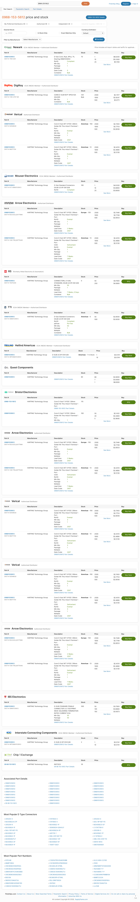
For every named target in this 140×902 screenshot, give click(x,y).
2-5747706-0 (98, 827)
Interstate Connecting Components (53, 732)
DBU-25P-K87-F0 (56, 836)
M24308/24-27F (11, 822)
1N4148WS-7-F (99, 872)
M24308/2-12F (55, 839)
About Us (30, 894)
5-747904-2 (98, 836)
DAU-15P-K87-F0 (11, 830)
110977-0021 (54, 845)
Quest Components (22, 367)
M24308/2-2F (10, 833)
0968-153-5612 (10, 401)
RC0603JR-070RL (56, 886)
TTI (27, 307)
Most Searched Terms (44, 894)
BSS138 (8, 877)
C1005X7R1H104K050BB (58, 860)
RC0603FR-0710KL (56, 877)
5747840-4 (54, 822)
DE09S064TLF (10, 839)
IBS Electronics (16, 696)
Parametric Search (60, 894)
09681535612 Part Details (63, 75)
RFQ (128, 281)
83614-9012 (98, 842)
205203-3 (9, 819)
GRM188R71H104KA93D (102, 866)
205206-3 (97, 830)
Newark (35, 47)
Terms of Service (87, 894)
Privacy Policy (74, 894)
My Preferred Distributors (14, 24)
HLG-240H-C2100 (100, 860)
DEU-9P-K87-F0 (99, 822)
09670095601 (99, 845)
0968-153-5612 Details (96, 17)
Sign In (135, 4)
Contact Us (21, 894)
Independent (64, 24)
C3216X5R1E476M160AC (58, 863)
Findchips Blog (114, 4)
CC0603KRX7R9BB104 (102, 875)
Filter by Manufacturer (12, 40)
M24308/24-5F (55, 830)
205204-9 (9, 825)
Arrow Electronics (34, 202)
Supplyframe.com (81, 899)
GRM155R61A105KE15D (13, 883)
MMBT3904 (9, 863)
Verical (26, 114)
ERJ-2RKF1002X (55, 880)
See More (107, 64)
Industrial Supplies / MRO (92, 24)
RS (26, 271)
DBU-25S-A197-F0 (100, 839)
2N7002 (52, 883)
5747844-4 (54, 819)
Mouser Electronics (43, 175)
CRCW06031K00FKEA (102, 880)
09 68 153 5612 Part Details (64, 767)
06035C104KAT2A (100, 883)
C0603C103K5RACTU (13, 886)
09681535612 (9, 57)
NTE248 (8, 860)
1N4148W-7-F (98, 869)
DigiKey (35, 85)
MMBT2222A (98, 877)
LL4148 (96, 886)
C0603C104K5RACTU (57, 872)
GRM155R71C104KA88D (14, 872)
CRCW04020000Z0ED (58, 875)
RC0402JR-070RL (56, 866)
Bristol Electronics (25, 392)
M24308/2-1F (54, 825)
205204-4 (97, 819)
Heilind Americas (42, 345)
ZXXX (96, 863)
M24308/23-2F (99, 825)
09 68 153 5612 (10, 764)
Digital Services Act (102, 894)
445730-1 (53, 833)
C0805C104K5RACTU (57, 869)
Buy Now (128, 57)
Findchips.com (8, 4)
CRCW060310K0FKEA (13, 866)
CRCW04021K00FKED (13, 869)
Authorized (42, 24)
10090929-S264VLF (57, 827)
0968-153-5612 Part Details (64, 408)
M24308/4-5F (55, 842)
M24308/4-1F (10, 827)
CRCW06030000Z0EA (13, 875)
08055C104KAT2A (12, 880)
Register (126, 4)
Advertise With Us (75, 896)
